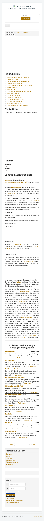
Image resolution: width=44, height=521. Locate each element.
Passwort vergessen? (13, 503)
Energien (36, 246)
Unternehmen (10, 460)
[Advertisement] (22, 54)
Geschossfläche (26, 317)
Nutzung (36, 200)
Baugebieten (12, 193)
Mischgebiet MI (10, 431)
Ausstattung (21, 301)
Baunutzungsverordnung (12, 182)
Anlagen (18, 244)
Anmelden (10, 495)
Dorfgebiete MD (10, 405)
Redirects (9, 458)
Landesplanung (28, 261)
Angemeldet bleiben (14, 492)
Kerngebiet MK (10, 360)
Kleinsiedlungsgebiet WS (14, 386)
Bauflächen (9, 414)
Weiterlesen (20, 358)
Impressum (9, 464)
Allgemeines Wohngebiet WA (15, 377)
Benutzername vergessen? (14, 500)
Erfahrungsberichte (12, 462)
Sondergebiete (16, 187)
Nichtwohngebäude (12, 369)
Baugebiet (8, 422)
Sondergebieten (24, 291)
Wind (8, 248)
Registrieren (10, 498)
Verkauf (18, 282)
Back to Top (38, 517)
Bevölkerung (32, 335)
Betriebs (22, 337)
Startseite (9, 454)
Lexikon (8, 456)
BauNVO (24, 182)
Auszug (7, 180)
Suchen (26, 18)
